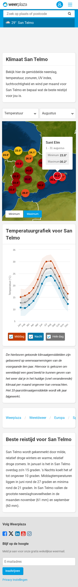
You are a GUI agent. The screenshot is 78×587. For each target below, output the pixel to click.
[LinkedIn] (17, 534)
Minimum (14, 213)
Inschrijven (12, 571)
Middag (19, 336)
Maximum (32, 213)
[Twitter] (11, 534)
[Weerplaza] (14, 5)
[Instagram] (29, 534)
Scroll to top (71, 580)
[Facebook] (4, 534)
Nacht (38, 336)
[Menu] (70, 4)
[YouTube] (23, 534)
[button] (10, 159)
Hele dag (58, 336)
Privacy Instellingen (14, 579)
